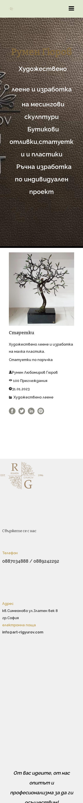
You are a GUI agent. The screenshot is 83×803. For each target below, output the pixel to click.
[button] (71, 8)
